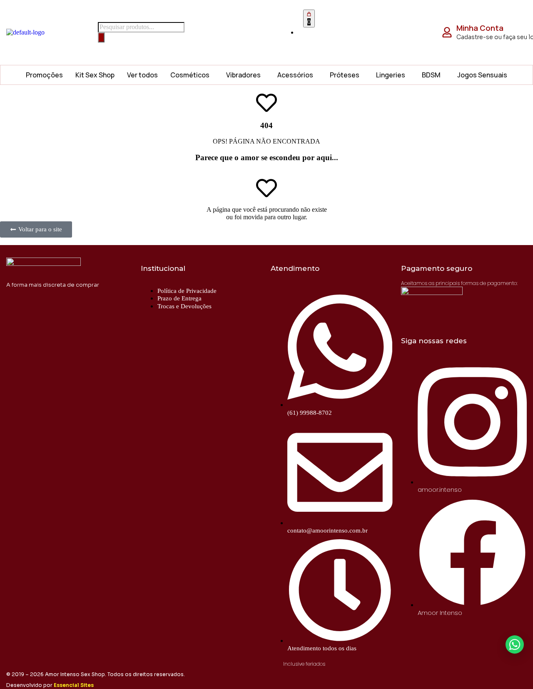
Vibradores (243, 74)
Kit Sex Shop (95, 74)
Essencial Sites (74, 685)
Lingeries (390, 74)
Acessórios (295, 74)
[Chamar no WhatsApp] (515, 644)
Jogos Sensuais (482, 74)
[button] (192, 74)
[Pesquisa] (101, 37)
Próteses (344, 74)
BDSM (431, 74)
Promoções (44, 74)
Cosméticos (189, 74)
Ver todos (142, 74)
